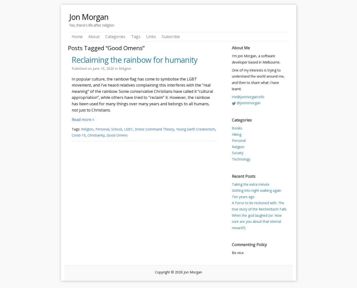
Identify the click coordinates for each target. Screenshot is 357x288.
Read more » (83, 119)
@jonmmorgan (249, 103)
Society (237, 153)
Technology (241, 159)
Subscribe (171, 36)
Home (77, 36)
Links (151, 36)
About (94, 36)
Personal (102, 129)
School (116, 129)
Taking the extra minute (250, 184)
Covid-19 (78, 135)
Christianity (96, 135)
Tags (135, 36)
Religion (125, 68)
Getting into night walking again (256, 190)
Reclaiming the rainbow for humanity (134, 60)
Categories (115, 36)
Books (237, 128)
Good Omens (117, 135)
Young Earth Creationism (195, 129)
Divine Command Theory (154, 129)
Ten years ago (243, 196)
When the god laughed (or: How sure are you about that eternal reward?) (257, 221)
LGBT (128, 129)
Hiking (236, 134)
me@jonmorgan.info (248, 97)
